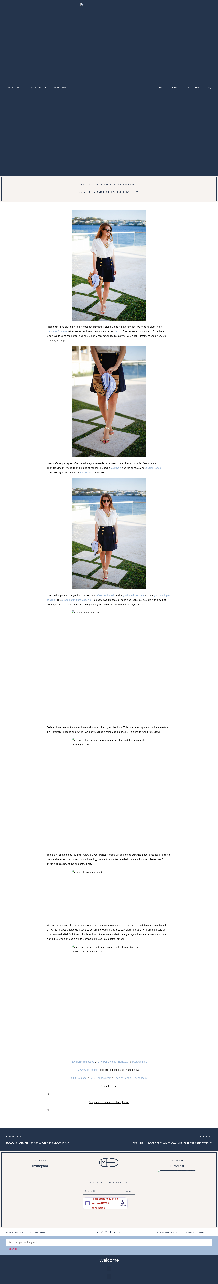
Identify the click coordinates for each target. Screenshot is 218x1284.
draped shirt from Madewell (77, 600)
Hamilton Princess (57, 331)
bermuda (106, 185)
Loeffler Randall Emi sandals (130, 1078)
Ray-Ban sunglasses (82, 1061)
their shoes (85, 472)
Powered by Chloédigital (198, 1232)
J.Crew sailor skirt (105, 595)
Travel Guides (37, 87)
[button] (109, 1268)
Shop (160, 87)
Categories (14, 87)
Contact (193, 87)
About (176, 87)
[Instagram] (97, 1232)
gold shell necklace (134, 595)
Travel (96, 185)
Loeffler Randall (153, 468)
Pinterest (177, 1166)
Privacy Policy (37, 1232)
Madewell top (139, 1061)
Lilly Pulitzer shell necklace (113, 1061)
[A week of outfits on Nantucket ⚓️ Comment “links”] (40, 1178)
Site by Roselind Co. (167, 1232)
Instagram (40, 1166)
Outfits (85, 185)
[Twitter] (115, 1232)
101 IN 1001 (59, 87)
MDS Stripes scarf (101, 1078)
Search (13, 1249)
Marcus (118, 331)
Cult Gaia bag (79, 1078)
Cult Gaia (116, 468)
